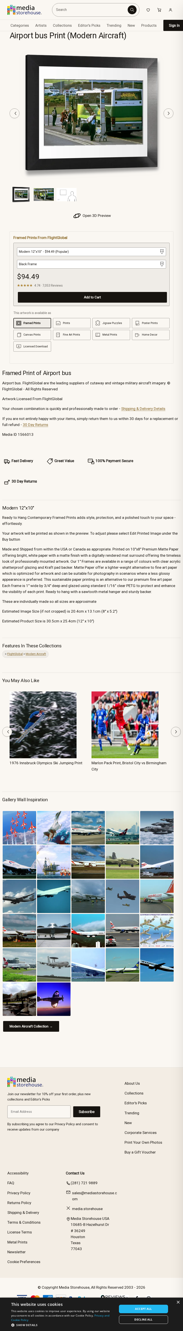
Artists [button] (41, 25)
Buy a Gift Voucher (140, 1152)
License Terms (19, 1232)
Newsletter (16, 1252)
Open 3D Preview (96, 215)
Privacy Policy (18, 1193)
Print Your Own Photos (143, 1142)
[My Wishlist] (148, 10)
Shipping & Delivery (23, 1212)
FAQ (10, 1183)
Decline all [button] (143, 1319)
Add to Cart (92, 297)
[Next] (168, 113)
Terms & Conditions (24, 1222)
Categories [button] (19, 25)
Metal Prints (17, 1242)
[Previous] (14, 113)
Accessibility (18, 1173)
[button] (62, 1325)
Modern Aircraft (36, 654)
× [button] (178, 1302)
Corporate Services (141, 1132)
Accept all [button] (143, 1309)
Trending (114, 25)
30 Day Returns (35, 424)
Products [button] (149, 25)
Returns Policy (19, 1203)
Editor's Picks (89, 25)
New (131, 25)
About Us (132, 1083)
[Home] (27, 10)
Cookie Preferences (23, 1262)
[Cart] (159, 10)
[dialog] (91, 1314)
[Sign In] (170, 10)
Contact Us (75, 1173)
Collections (62, 25)
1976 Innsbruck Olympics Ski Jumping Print (46, 763)
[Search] (132, 9)
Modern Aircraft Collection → (31, 1026)
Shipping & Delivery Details (143, 408)
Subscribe (87, 1112)
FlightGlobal (15, 654)
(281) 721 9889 (84, 1183)
